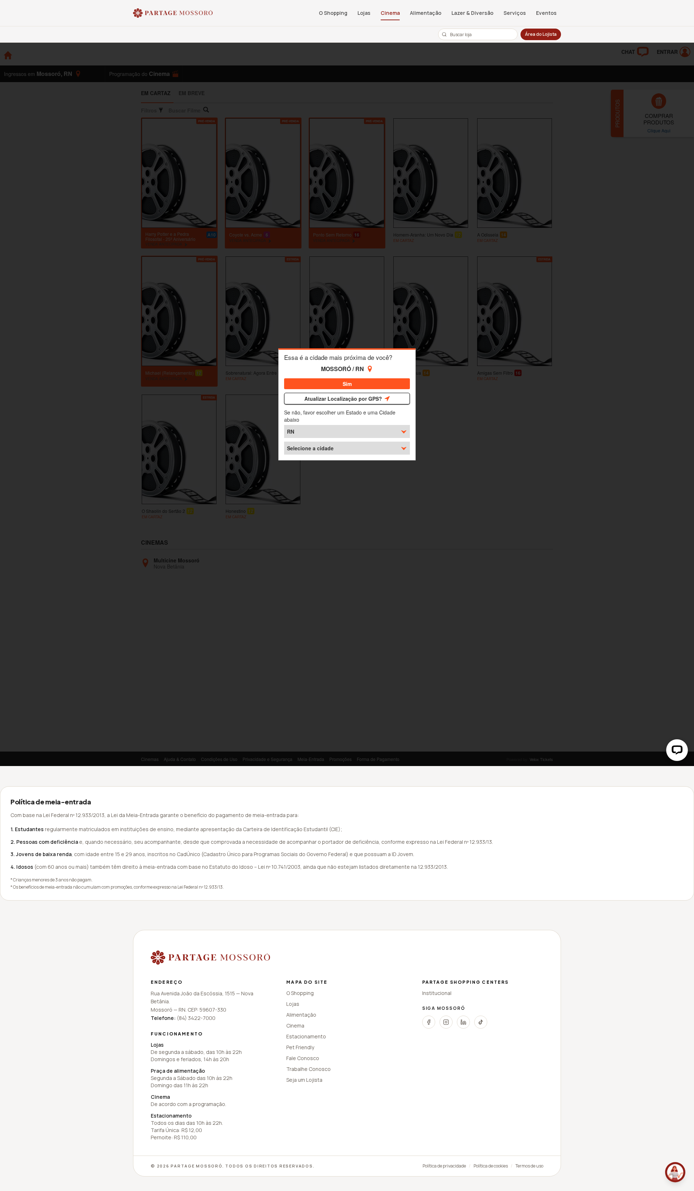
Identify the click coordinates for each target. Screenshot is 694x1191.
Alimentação (425, 12)
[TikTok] (480, 1022)
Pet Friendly (300, 1047)
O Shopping (333, 12)
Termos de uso (529, 1166)
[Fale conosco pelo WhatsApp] (675, 1172)
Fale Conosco (302, 1058)
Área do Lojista (541, 34)
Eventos (546, 12)
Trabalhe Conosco (308, 1068)
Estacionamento (306, 1036)
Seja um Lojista (304, 1079)
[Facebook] (428, 1022)
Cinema (390, 12)
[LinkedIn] (463, 1022)
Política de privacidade (444, 1166)
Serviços (515, 12)
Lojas (363, 12)
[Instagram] (446, 1022)
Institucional (436, 993)
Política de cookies (491, 1166)
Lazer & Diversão (472, 12)
